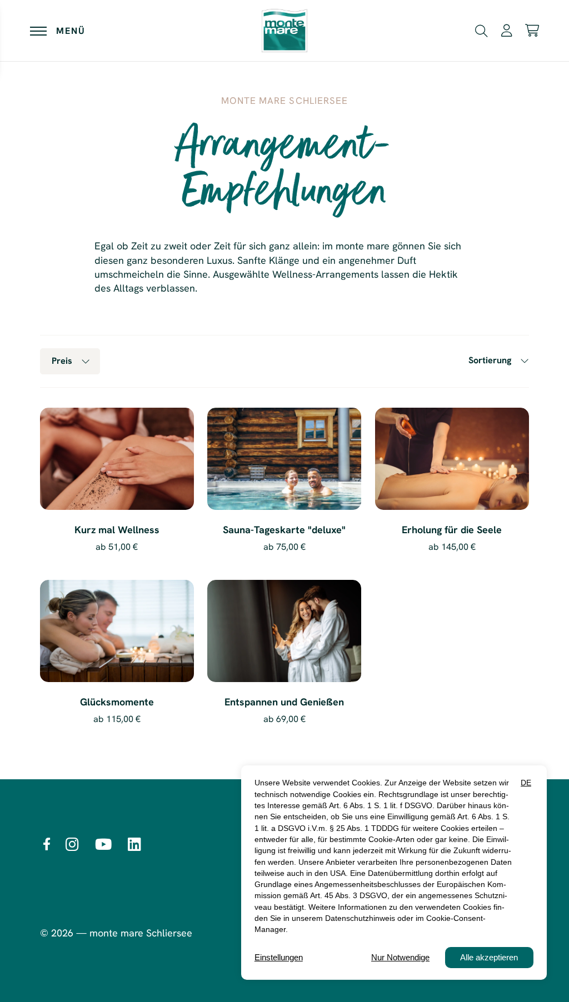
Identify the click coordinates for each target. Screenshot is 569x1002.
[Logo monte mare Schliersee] (284, 30)
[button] (481, 29)
